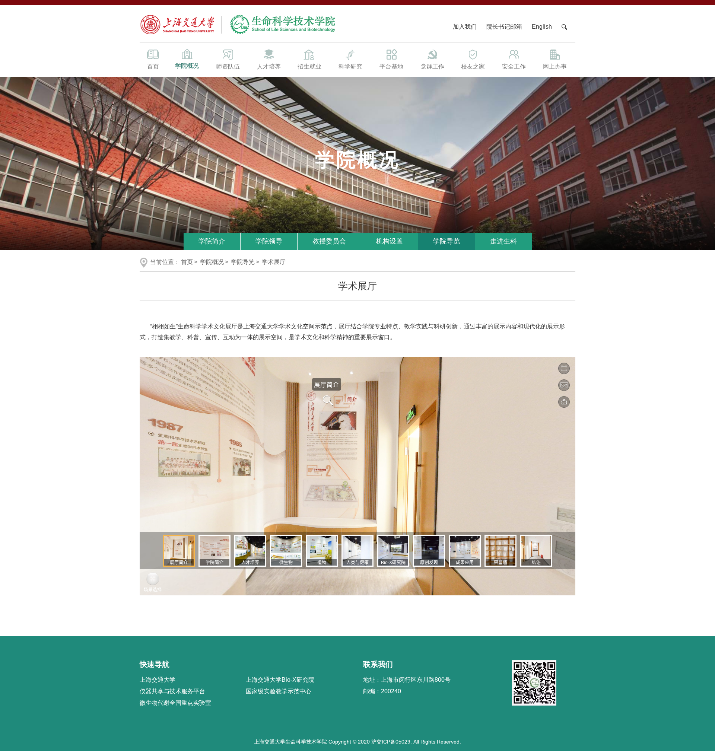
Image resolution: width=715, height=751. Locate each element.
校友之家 (473, 66)
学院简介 (211, 241)
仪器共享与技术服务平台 (172, 691)
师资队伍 (228, 66)
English (542, 26)
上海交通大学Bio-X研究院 (280, 680)
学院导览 (446, 241)
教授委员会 (329, 241)
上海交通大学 (157, 680)
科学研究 (350, 66)
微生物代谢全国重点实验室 (175, 703)
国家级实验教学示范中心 (278, 691)
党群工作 (432, 66)
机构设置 (389, 241)
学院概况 (187, 66)
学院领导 (268, 241)
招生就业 (309, 66)
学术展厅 (274, 262)
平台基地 (391, 66)
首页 (153, 66)
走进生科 (503, 241)
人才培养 (269, 66)
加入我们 (465, 26)
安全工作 (514, 66)
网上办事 (555, 66)
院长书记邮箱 (504, 26)
